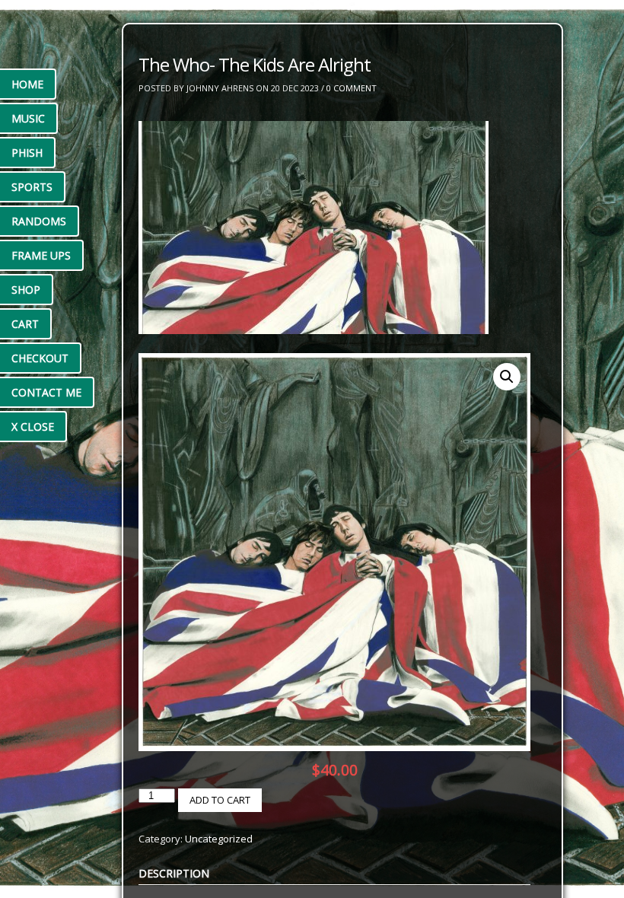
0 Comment (351, 88)
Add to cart (219, 800)
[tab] (174, 873)
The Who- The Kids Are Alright (254, 64)
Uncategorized (219, 838)
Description (173, 873)
